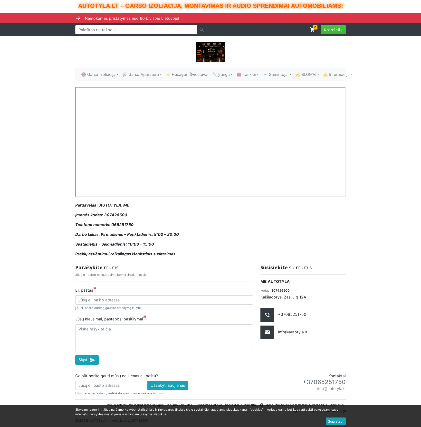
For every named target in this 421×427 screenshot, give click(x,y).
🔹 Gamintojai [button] (275, 74)
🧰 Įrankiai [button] (246, 74)
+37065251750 (324, 382)
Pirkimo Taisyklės (179, 405)
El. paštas (86, 289)
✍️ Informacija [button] (336, 74)
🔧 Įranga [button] (221, 74)
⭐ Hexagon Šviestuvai (187, 74)
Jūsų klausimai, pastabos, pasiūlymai (111, 318)
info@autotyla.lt (331, 388)
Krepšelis (333, 29)
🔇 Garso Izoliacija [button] (98, 74)
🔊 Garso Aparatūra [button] (140, 74)
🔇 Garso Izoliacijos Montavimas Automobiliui (293, 405)
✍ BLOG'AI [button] (305, 74)
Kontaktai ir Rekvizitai (241, 405)
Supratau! (336, 421)
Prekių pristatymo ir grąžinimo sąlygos (135, 405)
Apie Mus (337, 405)
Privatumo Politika (208, 405)
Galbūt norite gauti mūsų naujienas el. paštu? (116, 375)
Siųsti (87, 360)
